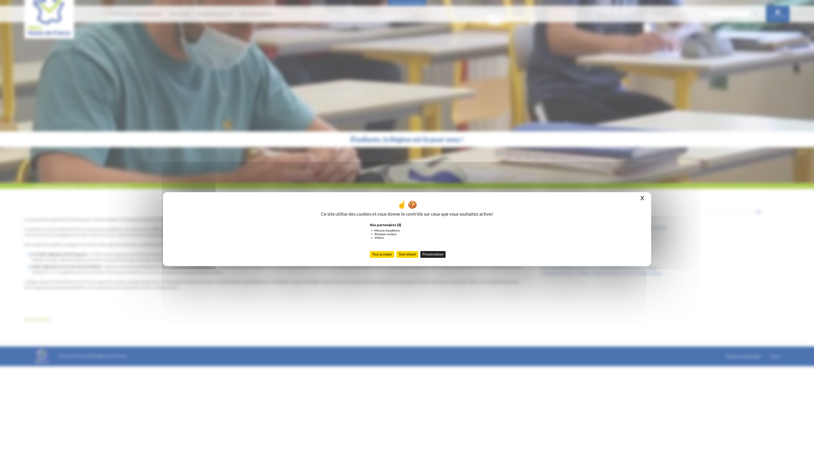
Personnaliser (432, 254)
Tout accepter (382, 254)
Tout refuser (407, 254)
